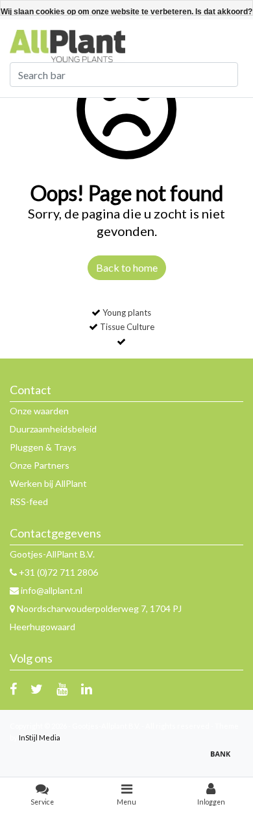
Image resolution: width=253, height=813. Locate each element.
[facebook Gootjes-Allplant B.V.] (13, 688)
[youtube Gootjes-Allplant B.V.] (61, 688)
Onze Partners (39, 465)
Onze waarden (39, 410)
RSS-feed (29, 501)
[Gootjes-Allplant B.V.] (67, 45)
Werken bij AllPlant (48, 483)
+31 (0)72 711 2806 (57, 572)
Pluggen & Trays (43, 447)
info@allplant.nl (51, 590)
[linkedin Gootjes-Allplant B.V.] (86, 688)
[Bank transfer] (223, 759)
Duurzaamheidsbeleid (53, 428)
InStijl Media (39, 737)
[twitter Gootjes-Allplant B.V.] (36, 688)
